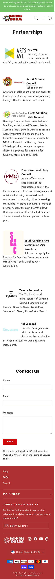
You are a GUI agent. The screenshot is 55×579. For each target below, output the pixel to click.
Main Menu (11, 493)
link (35, 155)
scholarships (28, 216)
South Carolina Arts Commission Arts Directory (36, 245)
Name (6, 380)
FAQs (6, 477)
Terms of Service (41, 455)
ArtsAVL (32, 50)
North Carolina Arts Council (37, 115)
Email (6, 396)
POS (17, 575)
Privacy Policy (20, 455)
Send (10, 441)
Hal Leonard (28, 324)
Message (8, 412)
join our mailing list (21, 504)
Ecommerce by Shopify (31, 575)
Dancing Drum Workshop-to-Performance (23, 144)
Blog (5, 471)
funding (7, 257)
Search (7, 483)
